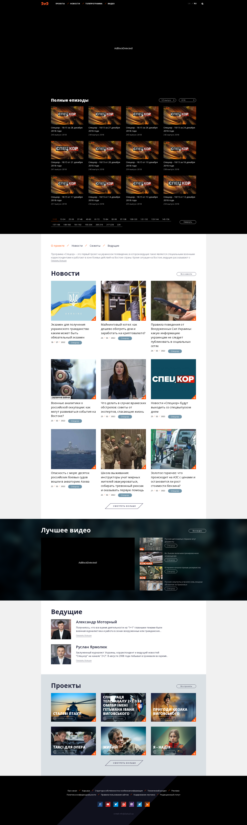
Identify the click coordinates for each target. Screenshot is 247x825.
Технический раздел (157, 790)
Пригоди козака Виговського (170, 711)
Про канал (72, 790)
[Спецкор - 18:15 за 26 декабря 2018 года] (142, 115)
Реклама (175, 790)
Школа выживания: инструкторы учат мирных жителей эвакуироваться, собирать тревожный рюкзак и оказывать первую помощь (122, 481)
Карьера (86, 790)
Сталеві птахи (67, 714)
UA (189, 3)
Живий (110, 747)
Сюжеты (95, 245)
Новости (75, 3)
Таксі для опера (69, 747)
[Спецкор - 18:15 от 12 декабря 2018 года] (180, 185)
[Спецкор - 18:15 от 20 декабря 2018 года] (104, 150)
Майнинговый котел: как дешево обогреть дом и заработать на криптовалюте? (123, 329)
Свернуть (188, 222)
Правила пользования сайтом (115, 794)
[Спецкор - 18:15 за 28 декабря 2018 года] (67, 115)
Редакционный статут (170, 794)
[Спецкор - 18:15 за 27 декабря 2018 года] (104, 115)
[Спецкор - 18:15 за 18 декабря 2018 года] (180, 150)
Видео (111, 3)
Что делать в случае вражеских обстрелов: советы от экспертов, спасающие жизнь (123, 407)
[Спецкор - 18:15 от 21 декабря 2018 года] (67, 150)
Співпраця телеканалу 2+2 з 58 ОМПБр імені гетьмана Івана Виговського (122, 705)
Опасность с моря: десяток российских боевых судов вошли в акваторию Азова (70, 477)
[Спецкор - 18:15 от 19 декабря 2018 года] (142, 150)
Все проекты (186, 686)
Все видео (197, 531)
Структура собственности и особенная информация (119, 790)
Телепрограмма (93, 3)
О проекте (57, 245)
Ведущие (113, 245)
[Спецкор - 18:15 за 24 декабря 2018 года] (180, 115)
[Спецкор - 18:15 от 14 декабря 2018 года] (104, 185)
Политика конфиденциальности (81, 794)
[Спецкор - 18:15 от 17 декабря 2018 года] (67, 185)
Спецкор (75, 342)
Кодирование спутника (144, 794)
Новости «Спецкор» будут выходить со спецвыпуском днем (171, 407)
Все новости (186, 274)
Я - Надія (161, 747)
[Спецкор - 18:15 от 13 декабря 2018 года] (142, 185)
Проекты (60, 3)
